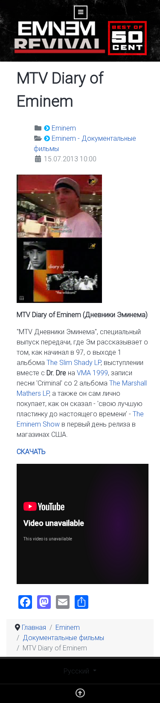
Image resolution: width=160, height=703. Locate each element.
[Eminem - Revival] (59, 37)
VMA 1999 (92, 373)
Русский (77, 671)
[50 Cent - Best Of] (127, 37)
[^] (80, 695)
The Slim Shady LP (74, 363)
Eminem (64, 128)
